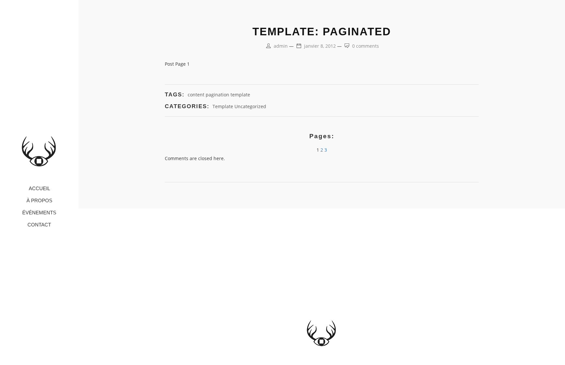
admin (281, 46)
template (240, 94)
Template (223, 106)
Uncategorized (250, 106)
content (196, 94)
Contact (39, 224)
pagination (217, 94)
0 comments (365, 46)
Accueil (39, 188)
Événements (39, 212)
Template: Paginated (321, 31)
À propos (39, 200)
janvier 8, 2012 (320, 46)
